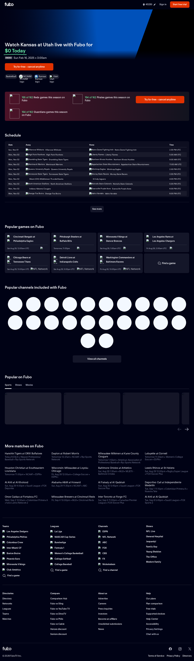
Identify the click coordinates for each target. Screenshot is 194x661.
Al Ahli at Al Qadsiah (156, 496)
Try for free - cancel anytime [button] (29, 66)
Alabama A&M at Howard (66, 482)
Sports (8, 385)
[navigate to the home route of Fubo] (9, 4)
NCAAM (27, 76)
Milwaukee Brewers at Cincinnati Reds (73, 496)
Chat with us (152, 634)
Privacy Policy (173, 656)
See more (97, 209)
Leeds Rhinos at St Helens (159, 467)
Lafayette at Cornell (156, 453)
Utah (55, 76)
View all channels (97, 358)
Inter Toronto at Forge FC (112, 496)
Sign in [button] (162, 4)
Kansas (42, 76)
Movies (29, 385)
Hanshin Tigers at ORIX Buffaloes (23, 453)
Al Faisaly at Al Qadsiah (111, 482)
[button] (179, 429)
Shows (18, 385)
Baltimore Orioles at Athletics (115, 467)
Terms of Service (156, 656)
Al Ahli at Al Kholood (16, 482)
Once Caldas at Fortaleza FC (21, 496)
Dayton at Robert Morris (65, 453)
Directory (187, 656)
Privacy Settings (154, 629)
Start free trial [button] (180, 4)
